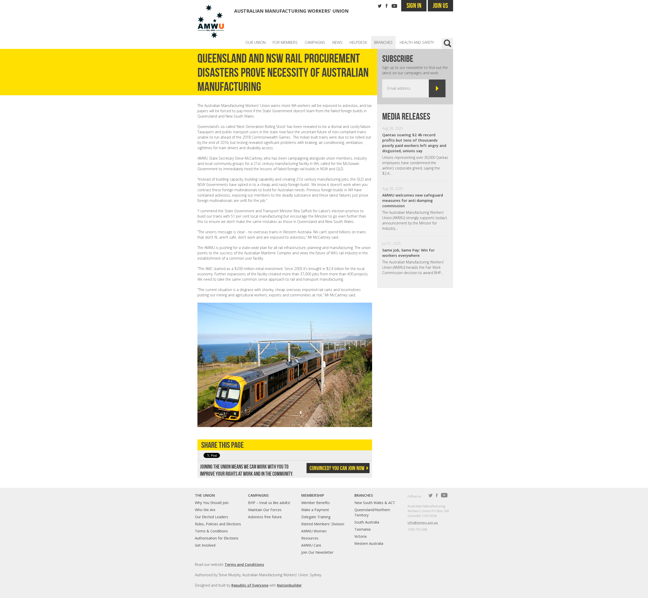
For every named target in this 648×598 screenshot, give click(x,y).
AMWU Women (314, 531)
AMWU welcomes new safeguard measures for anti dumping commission (412, 200)
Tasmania (362, 529)
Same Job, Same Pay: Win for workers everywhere (408, 252)
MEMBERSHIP (312, 495)
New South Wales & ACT (374, 502)
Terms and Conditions (244, 564)
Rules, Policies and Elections (218, 524)
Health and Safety (417, 42)
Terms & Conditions (211, 531)
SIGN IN (414, 5)
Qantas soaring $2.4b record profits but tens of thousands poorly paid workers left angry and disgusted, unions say (414, 142)
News (337, 42)
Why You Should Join (212, 502)
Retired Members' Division (322, 524)
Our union (255, 42)
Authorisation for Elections (216, 538)
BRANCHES (363, 495)
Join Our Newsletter (317, 552)
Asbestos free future (265, 516)
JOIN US (440, 5)
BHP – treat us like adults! (269, 502)
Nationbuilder (289, 585)
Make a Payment (315, 509)
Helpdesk (358, 42)
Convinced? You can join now (337, 468)
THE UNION (205, 495)
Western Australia (368, 543)
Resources (309, 538)
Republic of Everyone (249, 585)
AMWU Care (311, 545)
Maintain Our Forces (264, 509)
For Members (285, 42)
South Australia (366, 522)
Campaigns (315, 42)
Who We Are (205, 509)
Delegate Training (315, 516)
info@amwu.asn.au (423, 522)
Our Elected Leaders (211, 516)
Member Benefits (315, 502)
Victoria (360, 536)
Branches (383, 42)
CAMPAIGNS (258, 495)
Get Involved (205, 545)
